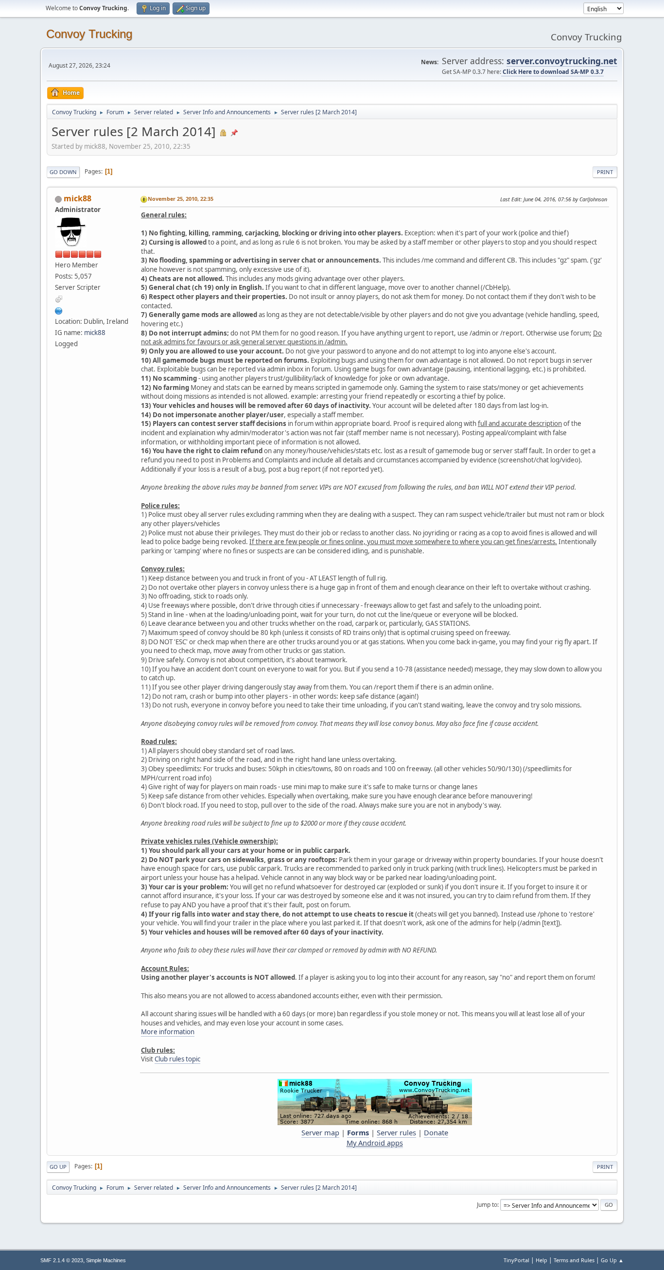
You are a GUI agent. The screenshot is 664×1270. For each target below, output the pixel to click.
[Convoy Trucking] (59, 309)
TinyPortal (516, 1260)
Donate (436, 1132)
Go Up (58, 1166)
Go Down (63, 172)
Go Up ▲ (612, 1260)
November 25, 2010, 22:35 (180, 198)
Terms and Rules (574, 1260)
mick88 (77, 198)
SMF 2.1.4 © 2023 (61, 1260)
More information (167, 1031)
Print (605, 172)
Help (541, 1260)
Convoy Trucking (89, 33)
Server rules (396, 1132)
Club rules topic (177, 1059)
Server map (320, 1132)
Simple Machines (106, 1260)
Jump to (487, 1204)
